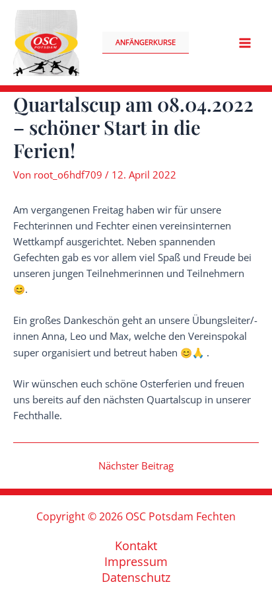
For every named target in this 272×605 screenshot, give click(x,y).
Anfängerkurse (146, 42)
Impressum (136, 561)
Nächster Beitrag (136, 466)
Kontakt (136, 545)
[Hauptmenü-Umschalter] (245, 43)
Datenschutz (136, 577)
